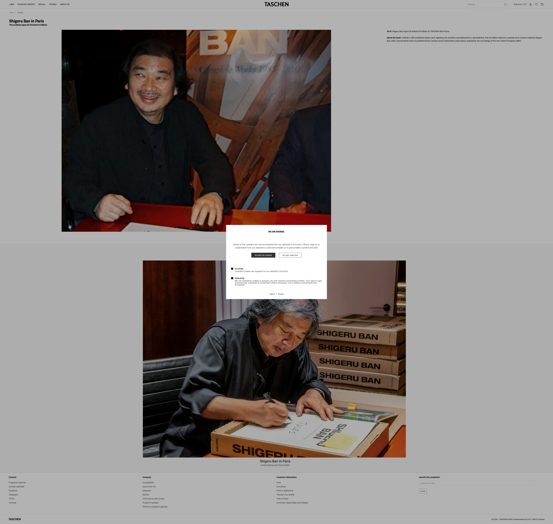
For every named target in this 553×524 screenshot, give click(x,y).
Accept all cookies (263, 255)
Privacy (281, 294)
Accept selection (290, 255)
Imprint (272, 294)
